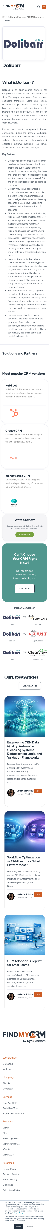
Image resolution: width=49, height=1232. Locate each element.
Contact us (24, 588)
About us (7, 1083)
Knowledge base (11, 1138)
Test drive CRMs (10, 1108)
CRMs (6, 1127)
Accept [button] (18, 1226)
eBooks (6, 1149)
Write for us (8, 1069)
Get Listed (8, 1063)
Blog (5, 1133)
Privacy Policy (18, 1213)
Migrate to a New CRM (13, 1113)
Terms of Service (11, 1174)
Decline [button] (30, 1226)
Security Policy (10, 1179)
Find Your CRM (10, 1102)
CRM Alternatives (11, 1143)
